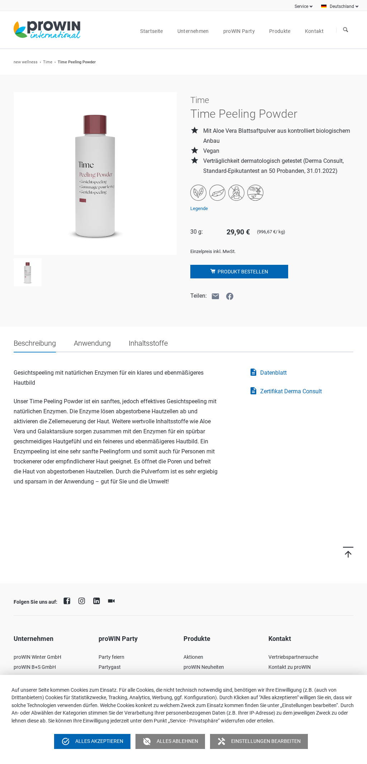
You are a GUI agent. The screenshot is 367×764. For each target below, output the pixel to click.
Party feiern (111, 657)
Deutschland (342, 6)
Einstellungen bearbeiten (259, 741)
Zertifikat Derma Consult (285, 390)
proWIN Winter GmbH (37, 657)
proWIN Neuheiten (204, 667)
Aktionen (193, 657)
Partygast (110, 667)
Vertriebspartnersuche (293, 657)
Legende (199, 208)
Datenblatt (268, 372)
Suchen (345, 30)
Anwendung (92, 343)
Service (301, 6)
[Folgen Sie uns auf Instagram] (83, 600)
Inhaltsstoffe (148, 343)
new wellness (26, 62)
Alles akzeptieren (92, 741)
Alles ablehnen (170, 741)
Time (47, 62)
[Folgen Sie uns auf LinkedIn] (98, 600)
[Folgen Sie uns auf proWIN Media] (113, 600)
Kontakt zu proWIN (289, 667)
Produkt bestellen (242, 271)
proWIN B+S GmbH (35, 667)
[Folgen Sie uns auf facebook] (68, 600)
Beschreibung (35, 343)
